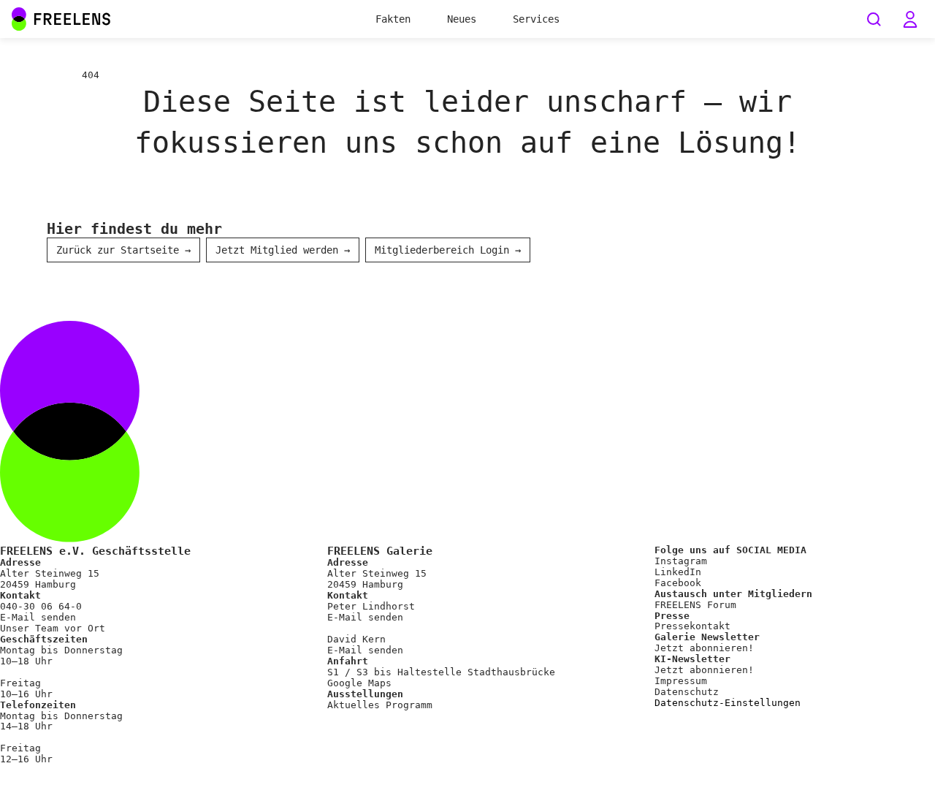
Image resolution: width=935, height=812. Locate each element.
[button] (910, 19)
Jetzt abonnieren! (704, 647)
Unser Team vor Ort (52, 628)
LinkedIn (677, 571)
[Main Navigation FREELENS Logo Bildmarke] (19, 19)
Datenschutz (686, 691)
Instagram (680, 560)
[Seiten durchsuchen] (873, 19)
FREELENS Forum (695, 604)
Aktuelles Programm (379, 704)
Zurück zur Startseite (123, 250)
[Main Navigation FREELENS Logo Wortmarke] (61, 19)
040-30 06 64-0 (41, 606)
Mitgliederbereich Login (448, 250)
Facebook (677, 582)
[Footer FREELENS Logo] (467, 539)
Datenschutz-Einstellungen (727, 703)
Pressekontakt (692, 626)
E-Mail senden (38, 617)
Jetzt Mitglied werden (282, 250)
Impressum (680, 680)
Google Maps (359, 683)
